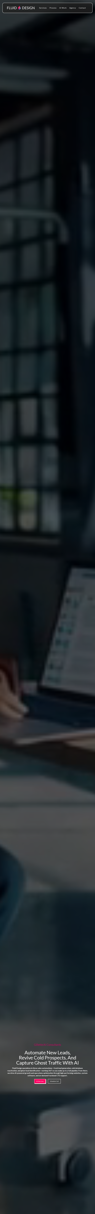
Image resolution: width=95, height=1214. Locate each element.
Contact (82, 8)
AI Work (63, 8)
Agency (72, 8)
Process (53, 8)
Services (43, 8)
